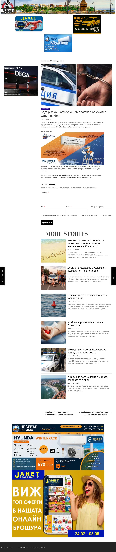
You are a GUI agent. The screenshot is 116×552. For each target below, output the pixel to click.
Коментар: (45, 192)
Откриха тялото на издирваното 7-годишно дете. (88, 296)
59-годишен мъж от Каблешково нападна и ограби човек (87, 351)
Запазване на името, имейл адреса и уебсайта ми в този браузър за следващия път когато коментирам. (77, 215)
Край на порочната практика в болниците (85, 324)
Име (43, 207)
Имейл (68, 207)
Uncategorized (45, 108)
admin (42, 119)
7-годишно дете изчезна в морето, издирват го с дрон (88, 378)
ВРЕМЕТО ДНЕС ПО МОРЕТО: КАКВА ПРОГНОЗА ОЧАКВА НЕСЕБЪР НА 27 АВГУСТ (86, 243)
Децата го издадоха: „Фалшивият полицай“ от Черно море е (87, 269)
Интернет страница (97, 207)
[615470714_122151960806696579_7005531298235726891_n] (72, 133)
